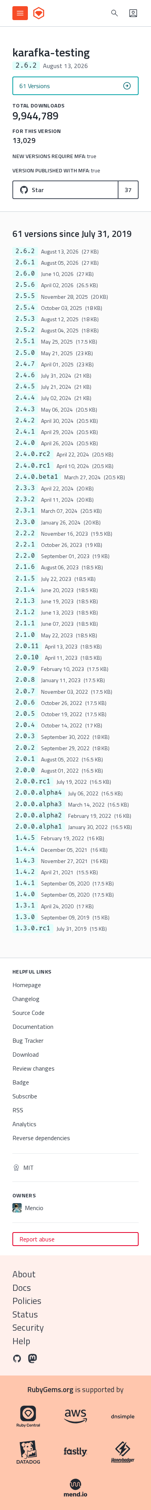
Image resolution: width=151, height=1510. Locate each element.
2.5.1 (25, 341)
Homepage (26, 984)
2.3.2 (25, 499)
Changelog (25, 998)
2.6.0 (25, 273)
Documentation (32, 1026)
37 (128, 189)
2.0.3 (25, 736)
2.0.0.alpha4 (38, 793)
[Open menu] (20, 13)
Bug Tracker (27, 1040)
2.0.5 (25, 714)
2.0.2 (25, 748)
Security (28, 1327)
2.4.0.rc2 (32, 454)
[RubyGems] (39, 13)
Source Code (28, 1012)
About (24, 1274)
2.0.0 (25, 770)
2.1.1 (25, 623)
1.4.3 (25, 861)
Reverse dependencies (41, 1137)
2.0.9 (25, 668)
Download (25, 1054)
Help (21, 1341)
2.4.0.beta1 (36, 477)
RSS (17, 1110)
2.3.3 (25, 488)
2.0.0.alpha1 (38, 827)
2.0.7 (25, 691)
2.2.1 (25, 544)
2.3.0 (25, 522)
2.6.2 (25, 251)
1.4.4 (25, 849)
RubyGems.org (50, 1389)
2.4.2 (25, 420)
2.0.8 (25, 680)
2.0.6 (25, 702)
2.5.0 (25, 353)
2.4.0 (25, 443)
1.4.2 (25, 872)
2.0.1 (25, 759)
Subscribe (24, 1096)
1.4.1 (25, 883)
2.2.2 (25, 533)
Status (25, 1314)
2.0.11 (27, 646)
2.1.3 (25, 601)
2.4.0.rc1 (32, 466)
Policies (26, 1300)
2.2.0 (25, 556)
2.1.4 (25, 590)
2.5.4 (25, 308)
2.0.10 (27, 657)
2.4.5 (25, 386)
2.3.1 (25, 510)
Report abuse (37, 1239)
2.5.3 (25, 319)
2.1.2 (25, 612)
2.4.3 (25, 409)
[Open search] (115, 13)
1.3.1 (25, 905)
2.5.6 (25, 285)
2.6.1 (25, 262)
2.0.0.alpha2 (38, 815)
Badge (20, 1082)
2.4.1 (25, 432)
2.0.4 (25, 725)
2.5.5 (25, 296)
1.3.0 (25, 917)
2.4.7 (25, 364)
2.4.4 (25, 398)
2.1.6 (25, 567)
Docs (21, 1287)
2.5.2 (25, 330)
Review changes (33, 1068)
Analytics (24, 1124)
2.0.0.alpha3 (38, 804)
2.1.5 (25, 578)
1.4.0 (25, 894)
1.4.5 (25, 838)
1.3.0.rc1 (32, 928)
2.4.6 (25, 375)
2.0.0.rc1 (32, 781)
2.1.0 (25, 635)
